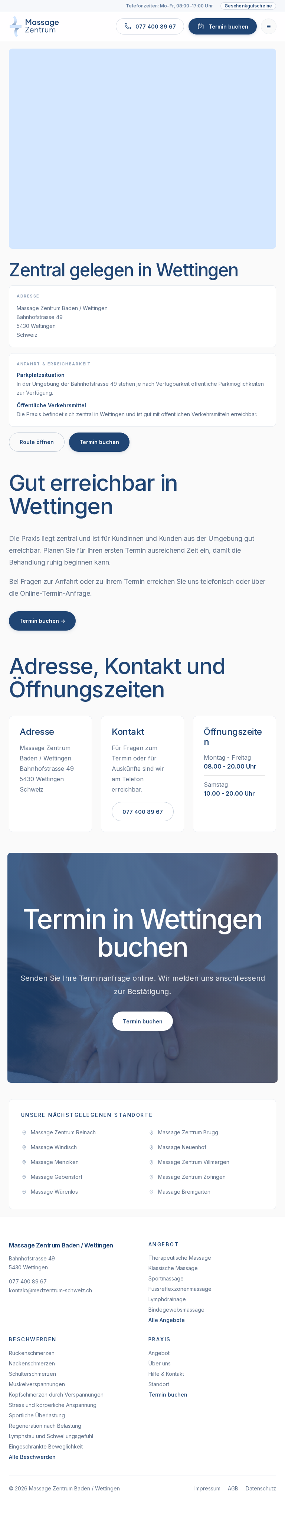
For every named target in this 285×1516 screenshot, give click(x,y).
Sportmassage (166, 1278)
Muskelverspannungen (37, 1384)
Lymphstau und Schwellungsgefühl (51, 1436)
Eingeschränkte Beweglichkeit (46, 1446)
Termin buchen (99, 442)
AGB (233, 1488)
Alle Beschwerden (32, 1457)
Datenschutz (261, 1488)
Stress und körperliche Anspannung (52, 1405)
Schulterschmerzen (32, 1374)
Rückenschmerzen (32, 1353)
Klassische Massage (173, 1268)
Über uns (159, 1363)
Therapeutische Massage (179, 1257)
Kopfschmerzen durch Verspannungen (56, 1394)
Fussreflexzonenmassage (180, 1289)
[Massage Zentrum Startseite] (34, 26)
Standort (158, 1384)
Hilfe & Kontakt (166, 1374)
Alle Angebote (166, 1320)
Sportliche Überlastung (37, 1415)
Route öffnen (37, 442)
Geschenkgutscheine (248, 6)
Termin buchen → (42, 621)
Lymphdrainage (167, 1299)
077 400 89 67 (142, 812)
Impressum (207, 1488)
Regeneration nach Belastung (45, 1426)
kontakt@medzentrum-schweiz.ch (50, 1290)
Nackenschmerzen (32, 1363)
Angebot (159, 1353)
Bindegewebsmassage (176, 1309)
